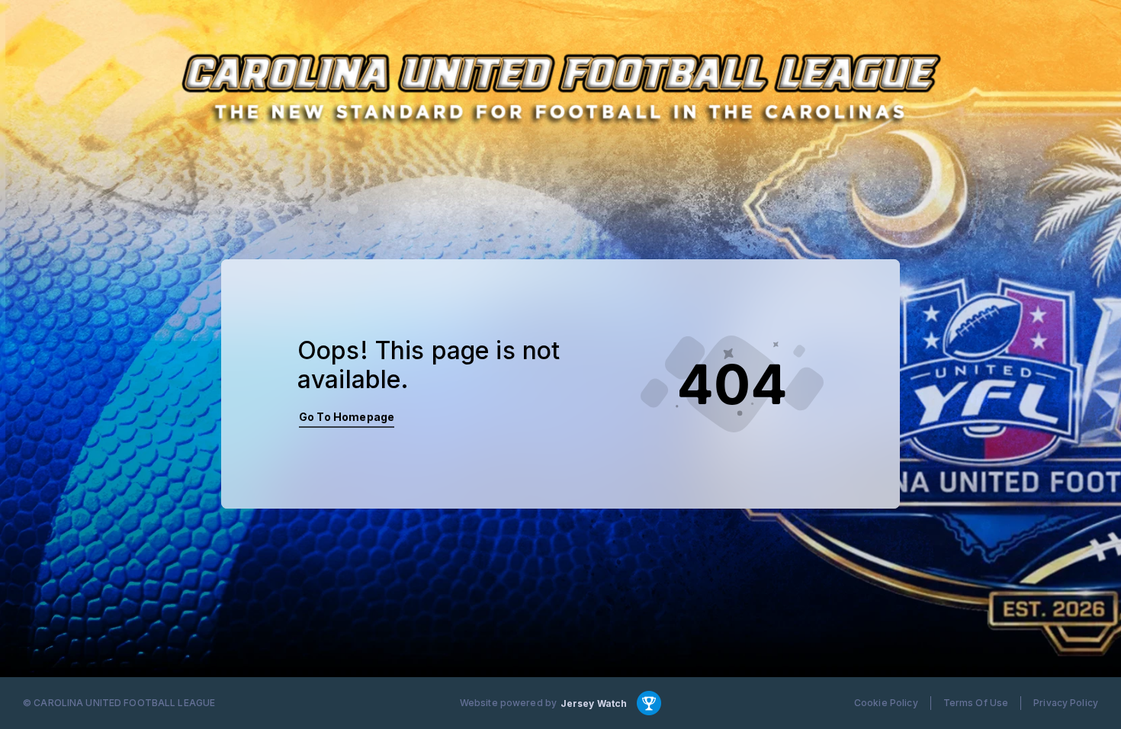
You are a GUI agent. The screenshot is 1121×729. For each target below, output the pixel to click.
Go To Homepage (346, 416)
